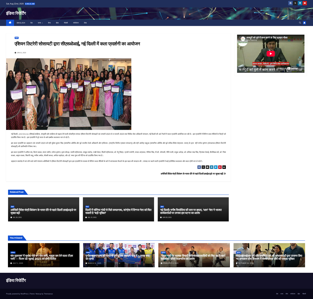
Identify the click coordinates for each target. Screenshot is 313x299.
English (21, 23)
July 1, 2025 (18, 263)
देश (31, 23)
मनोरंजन (76, 23)
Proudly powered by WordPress (17, 294)
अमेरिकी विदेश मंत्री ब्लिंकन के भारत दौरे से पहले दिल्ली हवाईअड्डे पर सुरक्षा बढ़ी (192, 173)
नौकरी (66, 23)
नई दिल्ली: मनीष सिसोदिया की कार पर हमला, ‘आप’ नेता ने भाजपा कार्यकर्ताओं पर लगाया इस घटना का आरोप (191, 211)
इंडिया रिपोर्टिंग (16, 13)
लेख (85, 23)
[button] (300, 23)
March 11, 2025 (94, 263)
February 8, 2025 (171, 263)
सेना (49, 23)
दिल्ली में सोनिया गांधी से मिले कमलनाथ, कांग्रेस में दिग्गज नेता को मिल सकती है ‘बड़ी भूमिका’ (118, 211)
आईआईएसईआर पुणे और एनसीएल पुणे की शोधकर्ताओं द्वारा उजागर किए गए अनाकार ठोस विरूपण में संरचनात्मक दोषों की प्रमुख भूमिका (269, 257)
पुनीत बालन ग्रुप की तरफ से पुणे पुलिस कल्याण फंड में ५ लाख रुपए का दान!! (118, 257)
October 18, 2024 (246, 263)
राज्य (40, 23)
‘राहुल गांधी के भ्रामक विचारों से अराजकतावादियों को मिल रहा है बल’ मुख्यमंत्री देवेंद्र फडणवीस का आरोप (193, 257)
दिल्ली (16, 37)
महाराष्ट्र (88, 252)
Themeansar (48, 294)
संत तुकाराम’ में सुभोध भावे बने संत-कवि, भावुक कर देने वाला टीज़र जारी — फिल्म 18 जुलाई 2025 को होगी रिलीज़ (41, 257)
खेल (57, 23)
